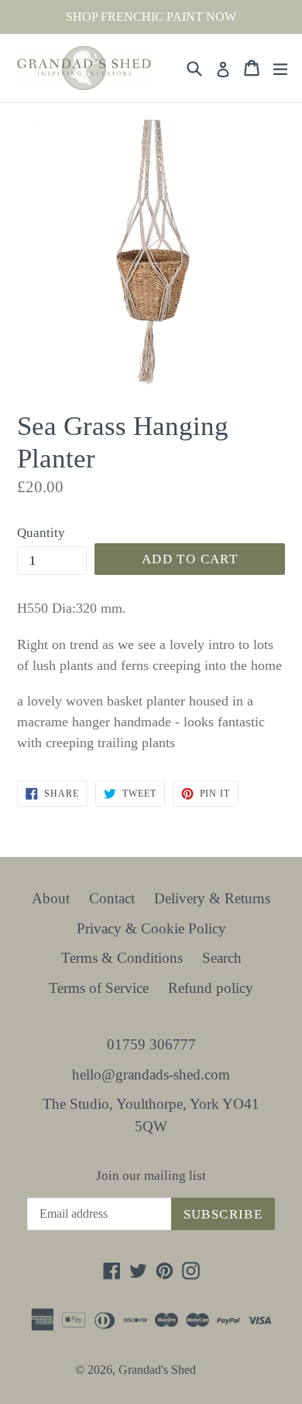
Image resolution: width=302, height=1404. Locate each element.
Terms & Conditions (122, 958)
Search (222, 958)
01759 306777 (151, 1044)
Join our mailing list (151, 1175)
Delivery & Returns (212, 898)
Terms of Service (99, 988)
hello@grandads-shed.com (151, 1074)
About (51, 898)
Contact (112, 898)
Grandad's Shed (157, 1369)
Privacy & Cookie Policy (151, 928)
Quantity (41, 532)
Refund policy (210, 988)
